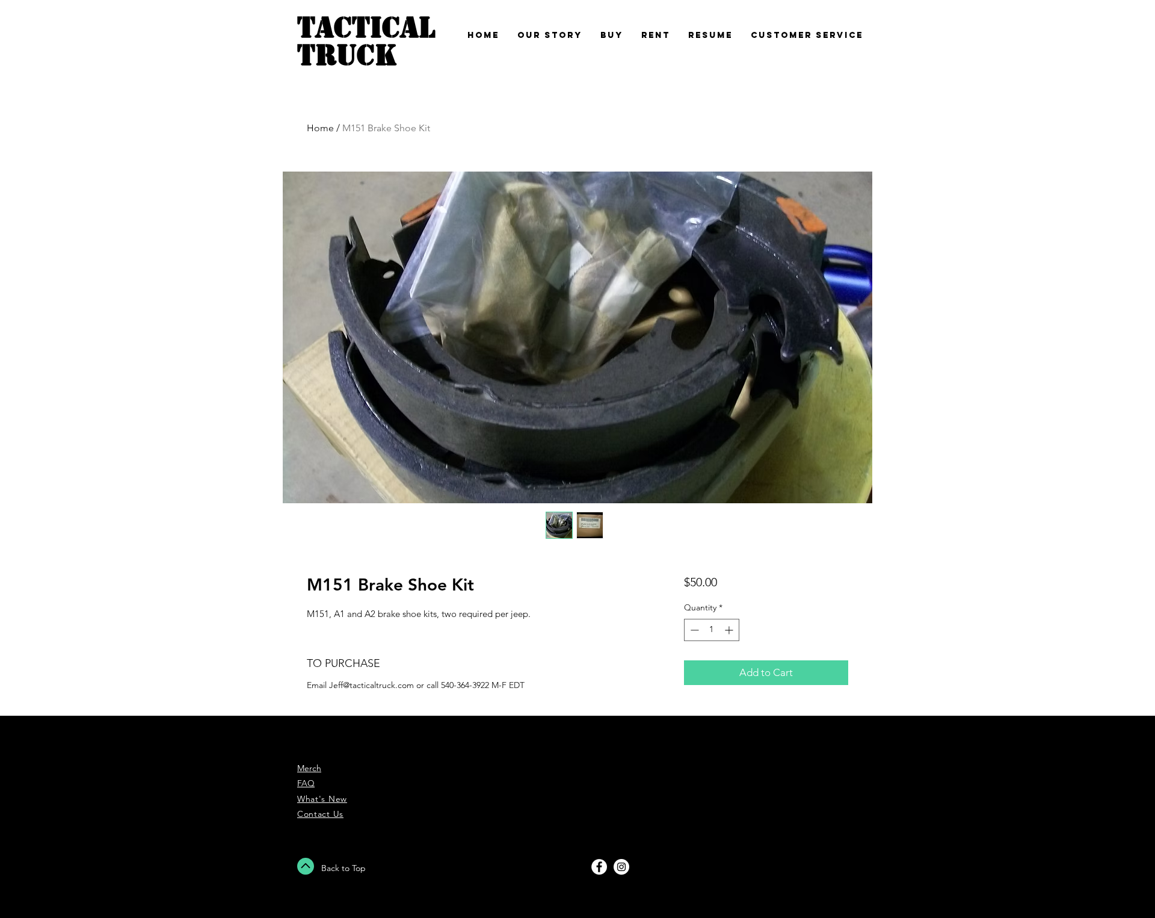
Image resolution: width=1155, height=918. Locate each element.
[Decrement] (693, 629)
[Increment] (730, 629)
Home (320, 128)
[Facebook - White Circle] (599, 867)
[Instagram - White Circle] (621, 867)
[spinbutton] (711, 629)
